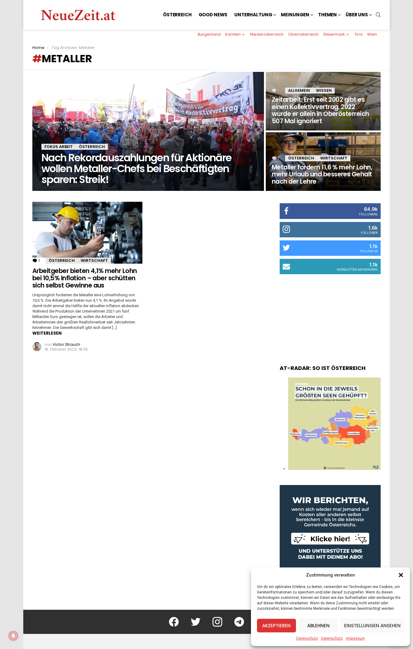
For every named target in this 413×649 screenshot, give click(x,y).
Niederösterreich (267, 34)
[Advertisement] (330, 313)
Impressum (355, 638)
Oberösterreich (303, 34)
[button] (401, 575)
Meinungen (295, 14)
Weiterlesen (47, 333)
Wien (372, 34)
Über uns (357, 14)
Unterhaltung (253, 14)
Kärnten (233, 34)
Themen (327, 14)
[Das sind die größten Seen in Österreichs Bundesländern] (334, 468)
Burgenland (209, 34)
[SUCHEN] (378, 15)
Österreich (177, 14)
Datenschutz (307, 638)
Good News (213, 14)
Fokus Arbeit (58, 146)
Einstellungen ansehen (372, 625)
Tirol (358, 34)
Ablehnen (318, 625)
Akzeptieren (276, 625)
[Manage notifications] (13, 636)
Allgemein (299, 90)
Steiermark (334, 34)
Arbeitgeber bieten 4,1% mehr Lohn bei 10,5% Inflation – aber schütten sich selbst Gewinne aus (84, 277)
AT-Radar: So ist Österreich (323, 368)
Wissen (324, 90)
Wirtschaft (333, 158)
